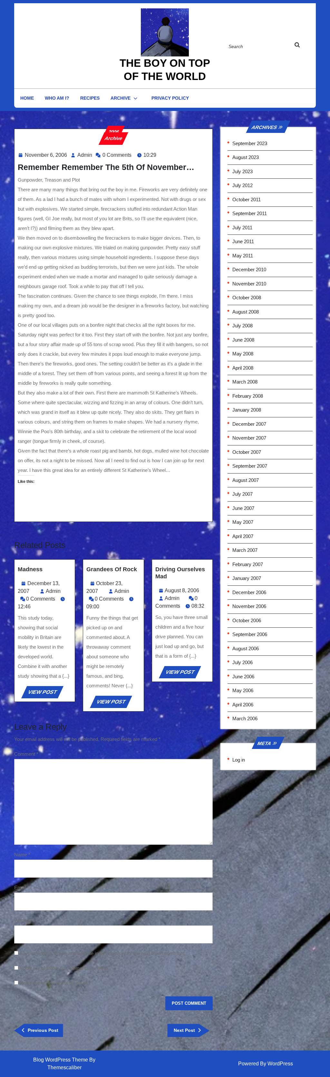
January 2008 (246, 410)
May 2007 (242, 522)
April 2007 (242, 536)
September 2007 (249, 466)
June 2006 (243, 676)
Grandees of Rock (111, 569)
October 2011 (246, 199)
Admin (84, 155)
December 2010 (249, 269)
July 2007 (242, 494)
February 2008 (247, 396)
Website (22, 920)
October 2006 (246, 620)
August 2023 (245, 157)
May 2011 (242, 255)
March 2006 (244, 718)
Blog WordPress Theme (60, 1059)
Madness (30, 569)
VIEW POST (45, 693)
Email (21, 887)
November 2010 (249, 283)
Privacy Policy (170, 98)
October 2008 (246, 297)
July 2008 (242, 325)
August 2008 (245, 311)
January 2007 (246, 578)
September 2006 (249, 634)
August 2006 (245, 648)
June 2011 (243, 241)
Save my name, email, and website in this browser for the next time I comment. (103, 953)
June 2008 (243, 340)
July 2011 (242, 227)
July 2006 (242, 662)
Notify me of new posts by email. (54, 983)
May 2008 (242, 353)
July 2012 (242, 185)
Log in (238, 760)
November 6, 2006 (46, 155)
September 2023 (249, 143)
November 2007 (249, 438)
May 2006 (242, 690)
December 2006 (249, 592)
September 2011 (249, 213)
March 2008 (244, 381)
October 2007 (246, 452)
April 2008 (242, 368)
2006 (113, 132)
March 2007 (244, 550)
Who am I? (57, 98)
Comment (26, 754)
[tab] (303, 46)
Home (27, 98)
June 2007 (243, 508)
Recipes (90, 98)
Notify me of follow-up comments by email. (64, 968)
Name (22, 854)
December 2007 (249, 424)
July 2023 (242, 171)
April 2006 (242, 704)
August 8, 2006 (182, 590)
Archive (121, 98)
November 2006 (249, 606)
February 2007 (247, 564)
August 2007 (245, 480)
